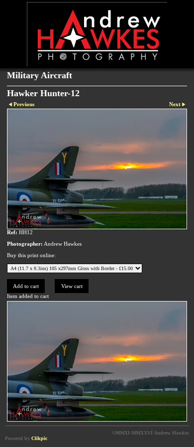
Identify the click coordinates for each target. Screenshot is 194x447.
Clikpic (39, 438)
